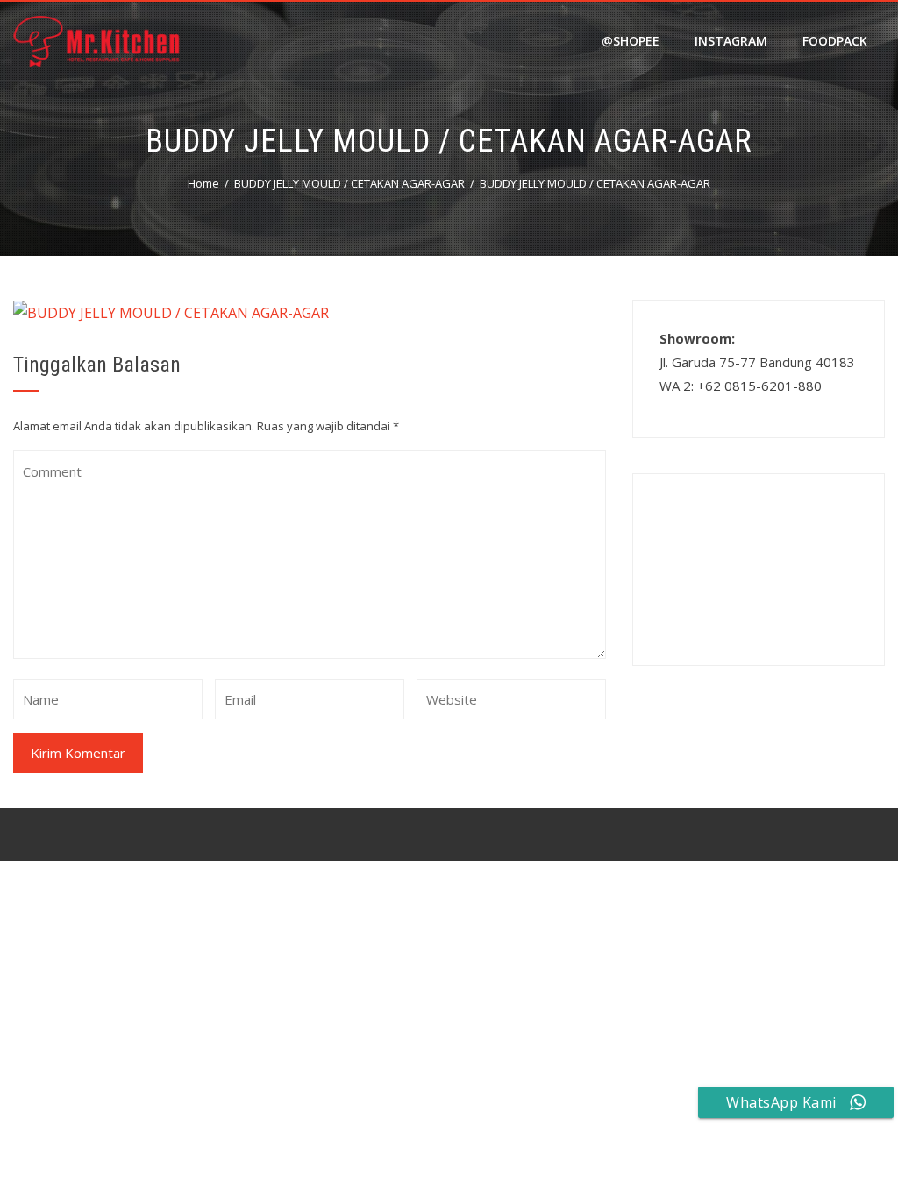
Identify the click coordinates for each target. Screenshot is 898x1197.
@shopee (630, 40)
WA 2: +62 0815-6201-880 (740, 385)
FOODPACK (834, 40)
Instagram (731, 40)
